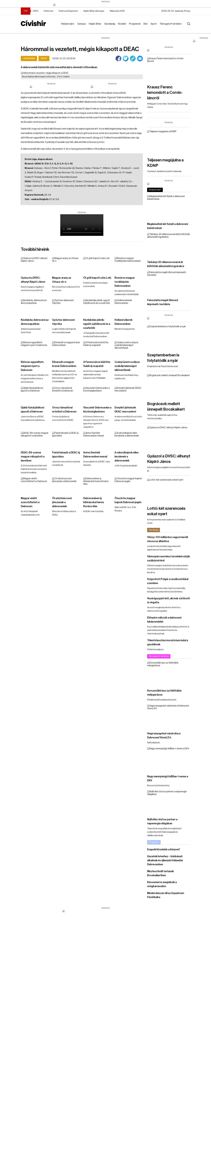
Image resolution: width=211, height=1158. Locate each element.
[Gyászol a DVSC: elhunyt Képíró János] (35, 265)
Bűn (146, 24)
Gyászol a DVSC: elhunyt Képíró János (33, 279)
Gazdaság (109, 24)
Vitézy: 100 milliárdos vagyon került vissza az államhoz (167, 539)
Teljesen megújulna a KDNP (165, 163)
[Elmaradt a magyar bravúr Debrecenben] (66, 349)
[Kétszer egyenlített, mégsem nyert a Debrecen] (35, 349)
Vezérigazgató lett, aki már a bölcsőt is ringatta (168, 600)
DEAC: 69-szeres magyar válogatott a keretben (32, 456)
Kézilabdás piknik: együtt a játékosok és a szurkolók (96, 324)
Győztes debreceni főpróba (63, 322)
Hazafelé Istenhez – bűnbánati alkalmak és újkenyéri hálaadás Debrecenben (165, 860)
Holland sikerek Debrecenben (123, 322)
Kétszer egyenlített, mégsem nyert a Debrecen (32, 366)
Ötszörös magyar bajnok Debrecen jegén (128, 500)
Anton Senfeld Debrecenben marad (95, 454)
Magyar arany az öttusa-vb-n (61, 279)
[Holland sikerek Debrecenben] (129, 307)
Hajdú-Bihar (95, 24)
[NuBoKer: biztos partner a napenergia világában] (168, 802)
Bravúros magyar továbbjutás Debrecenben (125, 281)
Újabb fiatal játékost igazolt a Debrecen (32, 409)
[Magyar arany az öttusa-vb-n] (66, 265)
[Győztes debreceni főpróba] (66, 307)
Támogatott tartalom (171, 24)
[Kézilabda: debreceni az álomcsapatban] (35, 307)
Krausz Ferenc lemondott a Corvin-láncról (165, 92)
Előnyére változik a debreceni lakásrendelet (164, 619)
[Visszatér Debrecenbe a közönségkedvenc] (97, 395)
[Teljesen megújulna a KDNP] (168, 142)
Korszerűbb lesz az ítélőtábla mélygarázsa (164, 692)
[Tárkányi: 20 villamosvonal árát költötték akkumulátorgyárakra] (168, 245)
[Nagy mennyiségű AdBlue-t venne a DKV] (168, 759)
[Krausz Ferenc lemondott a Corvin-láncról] (168, 69)
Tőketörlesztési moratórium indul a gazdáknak (167, 642)
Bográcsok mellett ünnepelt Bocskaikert (166, 406)
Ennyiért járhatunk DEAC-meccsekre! (125, 409)
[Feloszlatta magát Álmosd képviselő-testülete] (168, 283)
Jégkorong (29, 58)
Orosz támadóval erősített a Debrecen (64, 409)
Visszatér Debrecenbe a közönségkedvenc (97, 409)
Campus (81, 24)
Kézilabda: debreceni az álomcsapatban (35, 322)
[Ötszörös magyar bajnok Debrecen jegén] (129, 485)
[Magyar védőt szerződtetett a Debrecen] (35, 485)
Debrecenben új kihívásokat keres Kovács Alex (93, 502)
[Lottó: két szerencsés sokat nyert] (168, 491)
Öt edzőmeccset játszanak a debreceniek (62, 502)
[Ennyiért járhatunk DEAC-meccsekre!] (129, 395)
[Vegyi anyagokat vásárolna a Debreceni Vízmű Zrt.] (168, 716)
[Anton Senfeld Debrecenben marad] (97, 440)
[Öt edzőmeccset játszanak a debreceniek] (66, 485)
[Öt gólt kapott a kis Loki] (97, 265)
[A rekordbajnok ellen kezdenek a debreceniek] (129, 440)
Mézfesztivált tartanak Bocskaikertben (160, 873)
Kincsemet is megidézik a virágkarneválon (162, 884)
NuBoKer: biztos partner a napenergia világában (162, 821)
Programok (135, 24)
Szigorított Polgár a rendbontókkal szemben (167, 581)
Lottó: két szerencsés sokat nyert (166, 511)
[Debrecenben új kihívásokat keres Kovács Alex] (97, 485)
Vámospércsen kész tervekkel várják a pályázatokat (168, 558)
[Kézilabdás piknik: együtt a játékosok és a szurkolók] (97, 307)
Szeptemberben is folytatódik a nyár (163, 358)
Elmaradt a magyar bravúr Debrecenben (64, 364)
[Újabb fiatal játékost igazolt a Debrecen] (35, 395)
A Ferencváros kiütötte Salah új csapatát (96, 364)
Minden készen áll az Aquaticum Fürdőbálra (165, 895)
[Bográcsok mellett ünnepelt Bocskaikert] (168, 386)
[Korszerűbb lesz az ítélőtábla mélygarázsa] (168, 673)
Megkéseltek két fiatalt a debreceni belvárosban (167, 226)
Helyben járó (67, 24)
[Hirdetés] (105, 4)
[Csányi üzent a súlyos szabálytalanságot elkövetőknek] (129, 349)
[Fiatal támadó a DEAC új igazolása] (66, 440)
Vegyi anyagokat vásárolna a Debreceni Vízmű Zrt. (163, 735)
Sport (154, 24)
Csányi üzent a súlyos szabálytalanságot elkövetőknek (127, 366)
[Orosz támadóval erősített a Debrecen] (66, 395)
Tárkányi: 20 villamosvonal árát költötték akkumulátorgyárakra (165, 264)
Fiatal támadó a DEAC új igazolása (66, 454)
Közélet (122, 24)
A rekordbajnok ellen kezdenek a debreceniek (127, 456)
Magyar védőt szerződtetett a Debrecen (30, 502)
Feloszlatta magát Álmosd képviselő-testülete (162, 302)
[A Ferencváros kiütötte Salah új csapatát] (97, 349)
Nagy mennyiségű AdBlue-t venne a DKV (167, 778)
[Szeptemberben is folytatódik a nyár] (168, 337)
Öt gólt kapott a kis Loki (97, 277)
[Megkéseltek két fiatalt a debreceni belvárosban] (168, 207)
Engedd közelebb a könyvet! (163, 849)
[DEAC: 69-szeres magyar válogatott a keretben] (35, 440)
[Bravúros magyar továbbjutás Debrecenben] (129, 265)
